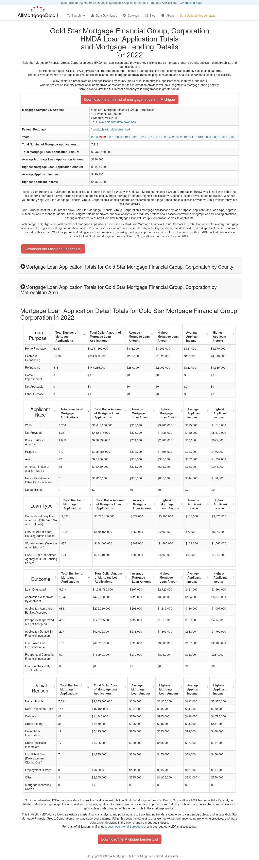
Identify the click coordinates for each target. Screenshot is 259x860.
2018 (135, 137)
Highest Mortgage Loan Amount (168, 336)
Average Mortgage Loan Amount (139, 336)
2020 (119, 137)
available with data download (117, 122)
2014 (167, 137)
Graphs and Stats (191, 3)
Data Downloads (106, 15)
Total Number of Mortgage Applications (66, 336)
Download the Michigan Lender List (53, 248)
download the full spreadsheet (127, 826)
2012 (183, 137)
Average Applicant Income (193, 336)
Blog (152, 15)
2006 (232, 137)
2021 (110, 137)
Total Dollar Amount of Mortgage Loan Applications (105, 336)
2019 (127, 137)
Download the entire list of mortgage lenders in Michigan (129, 99)
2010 (199, 137)
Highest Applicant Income (219, 336)
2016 (151, 137)
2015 (159, 137)
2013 (175, 137)
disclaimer (171, 856)
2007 (224, 137)
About (170, 15)
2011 (191, 137)
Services (133, 15)
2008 (216, 137)
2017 (143, 137)
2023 (94, 137)
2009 (208, 137)
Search (76, 15)
